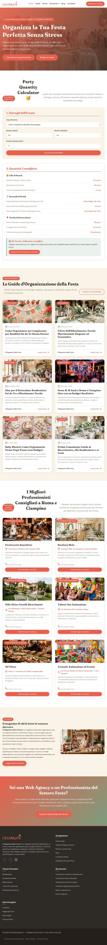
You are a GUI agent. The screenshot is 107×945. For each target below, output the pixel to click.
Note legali (7, 915)
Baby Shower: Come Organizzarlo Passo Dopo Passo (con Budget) (25, 448)
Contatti (6, 908)
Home (31, 4)
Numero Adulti (12, 131)
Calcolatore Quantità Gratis (18, 57)
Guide (37, 4)
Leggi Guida (42, 352)
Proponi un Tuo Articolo (91, 292)
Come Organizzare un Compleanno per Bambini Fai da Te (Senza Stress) (27, 332)
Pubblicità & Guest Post (65, 861)
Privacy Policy (8, 919)
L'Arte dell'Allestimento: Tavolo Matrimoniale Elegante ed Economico (77, 333)
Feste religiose (61, 894)
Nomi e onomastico (63, 890)
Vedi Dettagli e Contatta (27, 569)
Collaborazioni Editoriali (13, 939)
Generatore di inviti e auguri (66, 882)
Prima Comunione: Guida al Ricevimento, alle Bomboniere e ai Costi (78, 449)
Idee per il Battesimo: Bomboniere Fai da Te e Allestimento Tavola (25, 392)
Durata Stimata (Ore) (14, 141)
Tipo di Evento (11, 120)
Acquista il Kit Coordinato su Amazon (24, 252)
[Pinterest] (16, 860)
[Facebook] (5, 860)
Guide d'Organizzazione (65, 845)
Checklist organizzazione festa (68, 886)
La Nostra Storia (62, 857)
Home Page (60, 841)
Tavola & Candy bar (10, 886)
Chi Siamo (71, 4)
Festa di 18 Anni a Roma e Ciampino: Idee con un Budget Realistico (79, 392)
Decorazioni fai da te (11, 890)
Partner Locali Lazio (63, 849)
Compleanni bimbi (9, 878)
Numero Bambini (61, 131)
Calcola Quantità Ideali (53, 153)
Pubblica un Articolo (95, 4)
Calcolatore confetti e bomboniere (69, 874)
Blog (63, 4)
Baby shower (8, 882)
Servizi (44, 4)
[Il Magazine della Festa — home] (10, 4)
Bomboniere (7, 874)
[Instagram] (10, 860)
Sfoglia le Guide (47, 57)
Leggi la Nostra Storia (14, 763)
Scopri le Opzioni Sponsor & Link (53, 814)
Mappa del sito (8, 911)
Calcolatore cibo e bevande (66, 878)
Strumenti (54, 4)
